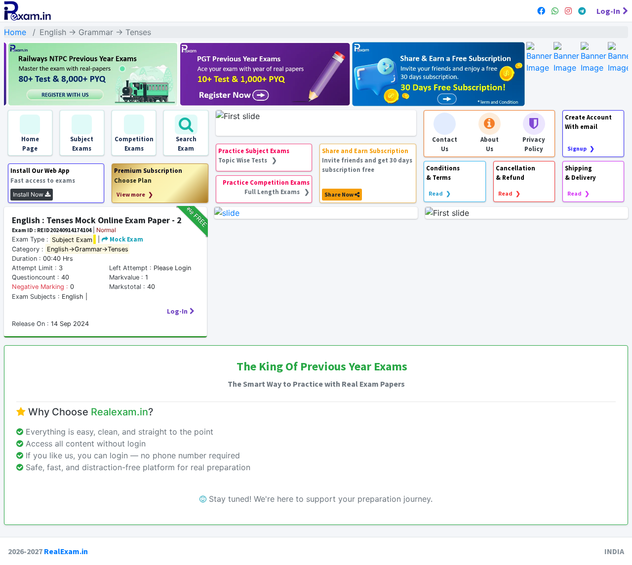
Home (15, 32)
